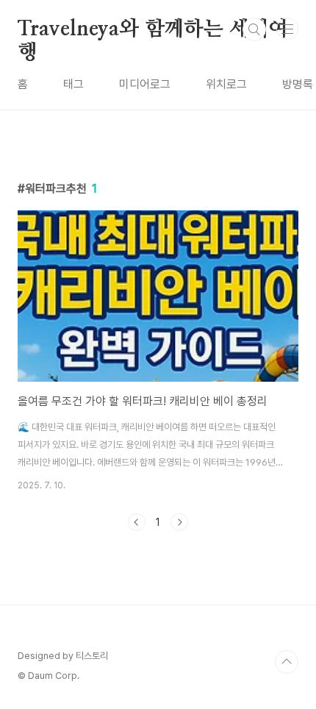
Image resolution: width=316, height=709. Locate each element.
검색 (254, 29)
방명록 (297, 84)
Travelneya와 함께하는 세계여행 (153, 30)
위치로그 (226, 84)
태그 (73, 84)
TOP (286, 662)
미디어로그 (144, 84)
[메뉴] (287, 29)
